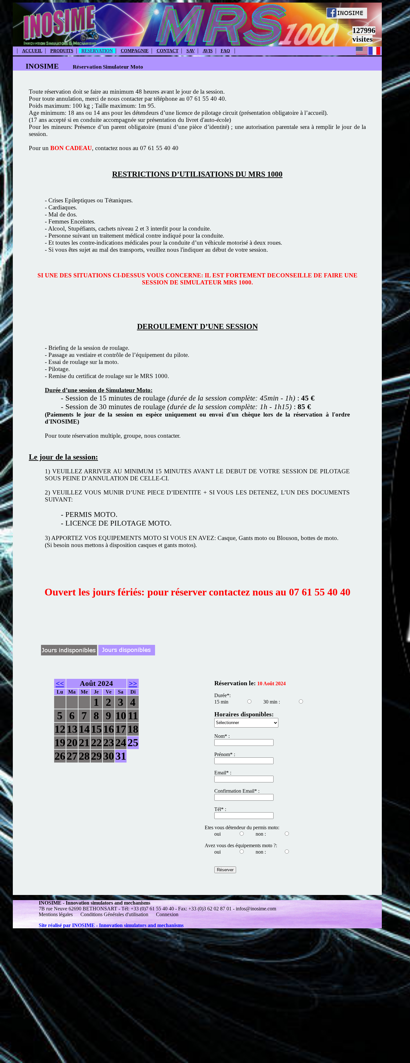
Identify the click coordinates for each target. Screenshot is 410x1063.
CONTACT (167, 50)
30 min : (271, 701)
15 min (221, 701)
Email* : (222, 772)
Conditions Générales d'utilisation (114, 914)
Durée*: (222, 695)
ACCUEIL (32, 50)
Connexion (167, 914)
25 (132, 742)
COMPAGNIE (135, 50)
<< (60, 683)
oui (217, 834)
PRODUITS (61, 50)
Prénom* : (224, 754)
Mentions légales (56, 914)
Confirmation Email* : (236, 791)
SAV (190, 50)
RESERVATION (97, 50)
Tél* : (220, 809)
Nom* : (222, 736)
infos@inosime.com (256, 908)
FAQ (225, 50)
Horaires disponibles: (244, 714)
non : (261, 834)
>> (133, 683)
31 (120, 756)
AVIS (208, 50)
